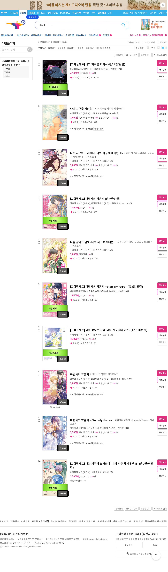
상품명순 (71, 48)
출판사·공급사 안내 (122, 521)
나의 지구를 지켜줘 (81, 108)
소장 (8, 75)
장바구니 (162, 13)
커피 (110, 13)
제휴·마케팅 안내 (87, 521)
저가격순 (90, 48)
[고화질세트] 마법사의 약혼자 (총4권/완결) (95, 198)
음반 (93, 13)
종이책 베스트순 (103, 48)
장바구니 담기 (131, 55)
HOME (4, 12)
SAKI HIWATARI (77, 69)
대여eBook (81, 35)
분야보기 (9, 35)
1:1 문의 (129, 545)
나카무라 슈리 (97, 203)
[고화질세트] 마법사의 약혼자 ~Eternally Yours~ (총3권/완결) (106, 286)
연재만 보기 (150, 42)
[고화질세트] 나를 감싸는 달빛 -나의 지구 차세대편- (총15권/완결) (108, 330)
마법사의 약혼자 (79, 374)
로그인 (126, 13)
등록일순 (61, 48)
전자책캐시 (58, 35)
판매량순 (42, 48)
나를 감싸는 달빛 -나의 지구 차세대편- (92, 242)
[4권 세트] (54, 228)
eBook (42, 25)
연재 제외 (164, 42)
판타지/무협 (157, 35)
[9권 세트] (54, 495)
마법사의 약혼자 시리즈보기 (105, 374)
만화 (139, 35)
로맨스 (146, 35)
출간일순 (52, 48)
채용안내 (15, 521)
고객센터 (153, 13)
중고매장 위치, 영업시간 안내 (144, 554)
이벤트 (48, 35)
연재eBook (94, 35)
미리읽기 (56, 407)
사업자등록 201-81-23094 (29, 539)
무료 (8, 68)
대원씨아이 (96, 161)
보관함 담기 (145, 55)
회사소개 (4, 521)
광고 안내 (138, 521)
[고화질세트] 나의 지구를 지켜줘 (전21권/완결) (97, 64)
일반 (132, 35)
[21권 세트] (54, 95)
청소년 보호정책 (59, 521)
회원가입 (133, 13)
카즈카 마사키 (76, 203)
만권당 (32, 13)
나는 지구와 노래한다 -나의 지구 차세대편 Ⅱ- (96, 153)
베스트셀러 (22, 35)
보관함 (161, 76)
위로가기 (156, 556)
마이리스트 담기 (160, 55)
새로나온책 (36, 35)
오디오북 (70, 35)
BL (166, 35)
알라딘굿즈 (52, 13)
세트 (8, 72)
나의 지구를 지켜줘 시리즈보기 (109, 108)
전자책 (23, 13)
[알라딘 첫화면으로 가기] (17, 24)
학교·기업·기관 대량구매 (156, 521)
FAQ (155, 545)
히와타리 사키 (76, 113)
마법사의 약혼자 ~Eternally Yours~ (91, 420)
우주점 (86, 13)
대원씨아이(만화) (101, 69)
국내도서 (13, 13)
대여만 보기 (134, 42)
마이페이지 (142, 13)
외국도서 (41, 13)
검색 (123, 25)
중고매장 (76, 13)
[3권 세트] (54, 316)
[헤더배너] (154, 24)
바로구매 (162, 70)
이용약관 (25, 521)
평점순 (81, 48)
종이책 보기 (98, 129)
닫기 (163, 5)
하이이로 (74, 291)
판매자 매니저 (104, 521)
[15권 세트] (54, 361)
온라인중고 (65, 13)
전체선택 (119, 55)
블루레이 (102, 13)
